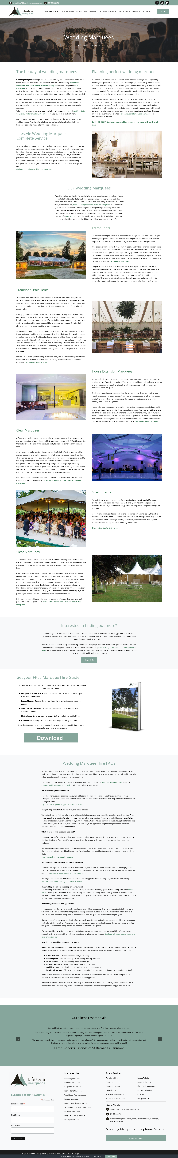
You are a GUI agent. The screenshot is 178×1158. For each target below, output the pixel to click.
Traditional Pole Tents (32, 290)
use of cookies (98, 1156)
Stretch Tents (101, 492)
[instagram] (162, 3)
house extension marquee (46, 85)
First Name (15, 1115)
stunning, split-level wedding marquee (136, 114)
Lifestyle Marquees (27, 1153)
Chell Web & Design (71, 1153)
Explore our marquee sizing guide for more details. (62, 804)
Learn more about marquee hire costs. (57, 857)
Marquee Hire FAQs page (112, 782)
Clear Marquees (28, 430)
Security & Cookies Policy (51, 1153)
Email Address (18, 1104)
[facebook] (157, 3)
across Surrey (71, 216)
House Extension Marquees (112, 371)
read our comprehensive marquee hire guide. (91, 205)
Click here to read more (119, 261)
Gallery (66, 111)
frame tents (75, 82)
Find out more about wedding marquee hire (34, 169)
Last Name (15, 1125)
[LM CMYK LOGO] (21, 7)
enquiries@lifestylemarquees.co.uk (27, 3)
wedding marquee (39, 114)
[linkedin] (167, 3)
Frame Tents (101, 228)
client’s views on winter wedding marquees (67, 873)
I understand (111, 1156)
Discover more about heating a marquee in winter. (62, 881)
